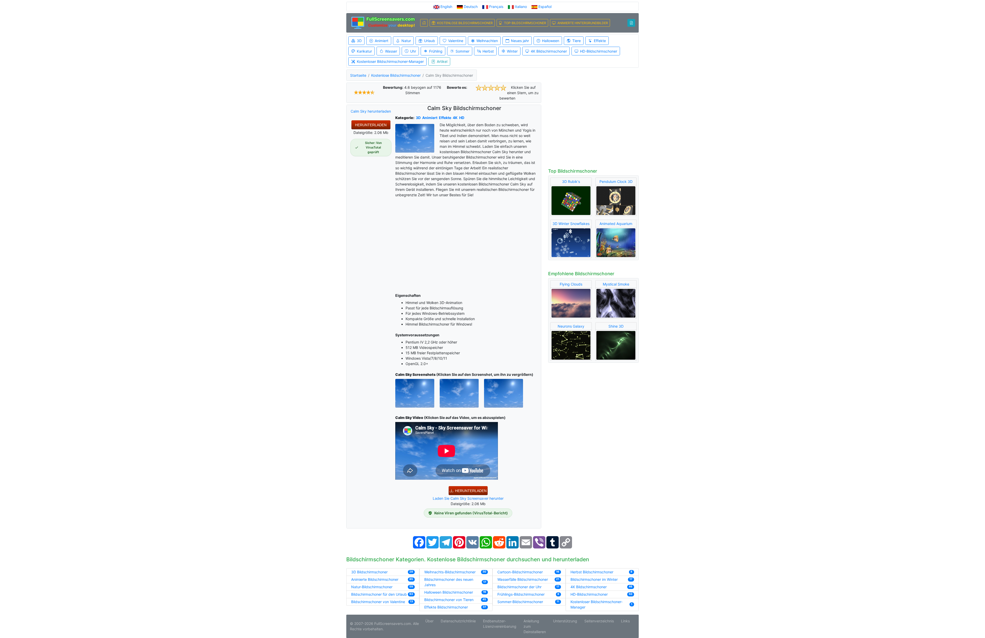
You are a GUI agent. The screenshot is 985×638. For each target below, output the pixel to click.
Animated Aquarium (615, 223)
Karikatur (364, 51)
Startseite (358, 75)
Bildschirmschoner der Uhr (519, 587)
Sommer (462, 51)
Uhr (413, 51)
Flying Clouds (571, 284)
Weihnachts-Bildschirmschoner (450, 572)
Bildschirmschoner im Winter (594, 579)
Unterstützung (565, 621)
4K (455, 117)
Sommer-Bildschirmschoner (520, 602)
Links (625, 621)
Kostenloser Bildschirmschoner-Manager (390, 61)
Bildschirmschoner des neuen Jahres (448, 582)
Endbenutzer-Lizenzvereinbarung (499, 624)
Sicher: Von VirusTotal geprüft (373, 147)
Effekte (600, 40)
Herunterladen (371, 125)
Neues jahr (520, 40)
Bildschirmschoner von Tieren (449, 599)
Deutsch (471, 6)
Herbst (488, 51)
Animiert (381, 40)
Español (544, 6)
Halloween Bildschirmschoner (448, 592)
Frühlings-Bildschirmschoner (521, 594)
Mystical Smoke (616, 284)
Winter (512, 51)
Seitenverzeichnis (599, 621)
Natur (406, 40)
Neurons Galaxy (571, 326)
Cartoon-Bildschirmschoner (520, 572)
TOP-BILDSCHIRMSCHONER (525, 23)
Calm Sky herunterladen (371, 111)
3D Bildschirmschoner (369, 572)
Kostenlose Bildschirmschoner (396, 75)
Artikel (442, 61)
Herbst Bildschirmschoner (591, 572)
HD (461, 117)
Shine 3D (616, 326)
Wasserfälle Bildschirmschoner (522, 579)
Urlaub (429, 40)
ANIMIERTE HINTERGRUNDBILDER (582, 23)
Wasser (391, 51)
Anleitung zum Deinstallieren (535, 626)
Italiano (521, 6)
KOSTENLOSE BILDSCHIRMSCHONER (465, 23)
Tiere (576, 40)
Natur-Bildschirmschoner (371, 587)
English (446, 6)
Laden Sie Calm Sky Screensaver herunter (468, 498)
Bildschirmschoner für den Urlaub (379, 594)
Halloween (550, 40)
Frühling (435, 51)
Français (496, 6)
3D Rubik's (571, 181)
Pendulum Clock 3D (616, 181)
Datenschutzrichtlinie (458, 621)
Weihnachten (487, 40)
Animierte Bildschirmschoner (374, 579)
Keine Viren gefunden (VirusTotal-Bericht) (471, 513)
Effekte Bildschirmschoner (446, 607)
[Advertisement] (468, 244)
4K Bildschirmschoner (549, 51)
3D (359, 40)
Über (429, 621)
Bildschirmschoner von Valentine (378, 602)
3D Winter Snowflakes (571, 223)
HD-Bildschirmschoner (598, 51)
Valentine (455, 40)
